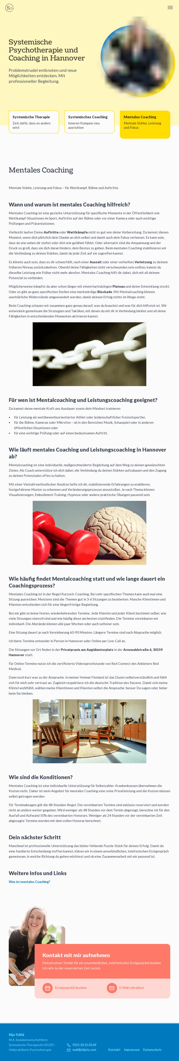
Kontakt (114, 1050)
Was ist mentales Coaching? (29, 882)
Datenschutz (152, 1050)
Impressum (131, 1050)
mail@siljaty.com (84, 1050)
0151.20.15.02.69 (84, 1045)
